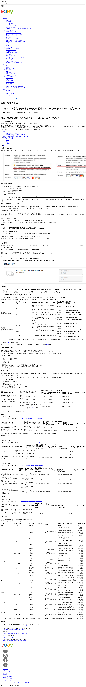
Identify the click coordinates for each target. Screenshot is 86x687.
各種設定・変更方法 (11, 61)
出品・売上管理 (9, 58)
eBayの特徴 (8, 21)
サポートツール (9, 78)
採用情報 (5, 674)
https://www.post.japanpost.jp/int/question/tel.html (31, 501)
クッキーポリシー (7, 680)
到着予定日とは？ (7, 131)
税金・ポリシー (7, 64)
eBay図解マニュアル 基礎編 (12, 48)
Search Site (4, 1)
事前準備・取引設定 (11, 50)
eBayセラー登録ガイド (8, 30)
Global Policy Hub (10, 68)
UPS (7, 142)
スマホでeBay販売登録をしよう (13, 33)
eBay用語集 (8, 43)
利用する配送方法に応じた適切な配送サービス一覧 (15, 136)
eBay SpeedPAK (9, 80)
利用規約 (5, 677)
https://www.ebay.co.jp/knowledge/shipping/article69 (14, 629)
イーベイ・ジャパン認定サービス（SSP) (15, 41)
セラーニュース (9, 92)
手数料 (7, 45)
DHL (7, 141)
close (2, 6)
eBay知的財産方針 (7, 676)
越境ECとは (6, 18)
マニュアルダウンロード (12, 37)
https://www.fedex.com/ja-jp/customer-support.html (32, 418)
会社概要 (5, 669)
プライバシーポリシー (8, 679)
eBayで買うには (10, 23)
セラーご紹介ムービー (11, 26)
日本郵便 (8, 143)
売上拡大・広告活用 (11, 75)
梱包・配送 (8, 54)
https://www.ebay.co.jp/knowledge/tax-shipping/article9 (15, 637)
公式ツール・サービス (8, 76)
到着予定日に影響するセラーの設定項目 (15, 134)
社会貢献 (5, 673)
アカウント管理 (9, 60)
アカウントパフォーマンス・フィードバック (16, 57)
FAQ (7, 71)
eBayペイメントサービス (12, 38)
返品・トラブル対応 (11, 55)
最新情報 (5, 89)
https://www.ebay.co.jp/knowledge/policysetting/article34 (15, 640)
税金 (7, 65)
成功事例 (8, 24)
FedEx (7, 140)
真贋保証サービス (10, 83)
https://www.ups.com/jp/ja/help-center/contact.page (32, 465)
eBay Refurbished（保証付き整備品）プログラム (17, 86)
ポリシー (8, 67)
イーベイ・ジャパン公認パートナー (14, 34)
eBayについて (9, 20)
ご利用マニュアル (7, 47)
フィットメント (9, 84)
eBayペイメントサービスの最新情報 (14, 40)
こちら (47, 344)
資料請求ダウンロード (11, 35)
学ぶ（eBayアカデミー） (12, 73)
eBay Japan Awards (10, 93)
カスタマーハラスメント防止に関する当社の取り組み (19, 28)
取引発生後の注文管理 (11, 52)
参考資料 (5, 145)
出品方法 (8, 51)
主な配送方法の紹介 (8, 137)
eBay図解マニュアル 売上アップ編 (14, 62)
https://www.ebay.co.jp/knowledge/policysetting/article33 (15, 625)
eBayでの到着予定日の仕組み (13, 133)
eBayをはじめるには (11, 31)
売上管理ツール (9, 79)
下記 (7, 342)
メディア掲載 (6, 671)
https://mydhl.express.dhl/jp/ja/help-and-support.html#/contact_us (35, 442)
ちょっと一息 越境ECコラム (12, 27)
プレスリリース (7, 670)
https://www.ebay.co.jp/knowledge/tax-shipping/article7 (15, 633)
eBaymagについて (10, 82)
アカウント (8, 44)
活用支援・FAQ (7, 69)
